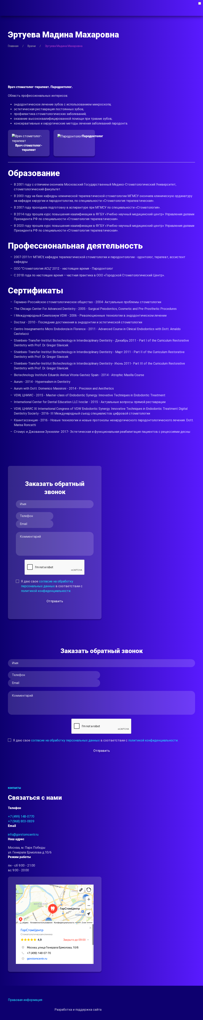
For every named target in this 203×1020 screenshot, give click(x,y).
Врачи (32, 46)
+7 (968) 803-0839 (21, 821)
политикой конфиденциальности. (46, 591)
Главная (13, 46)
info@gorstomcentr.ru (23, 834)
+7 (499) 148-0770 (21, 816)
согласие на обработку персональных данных (65, 740)
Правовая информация (25, 1000)
